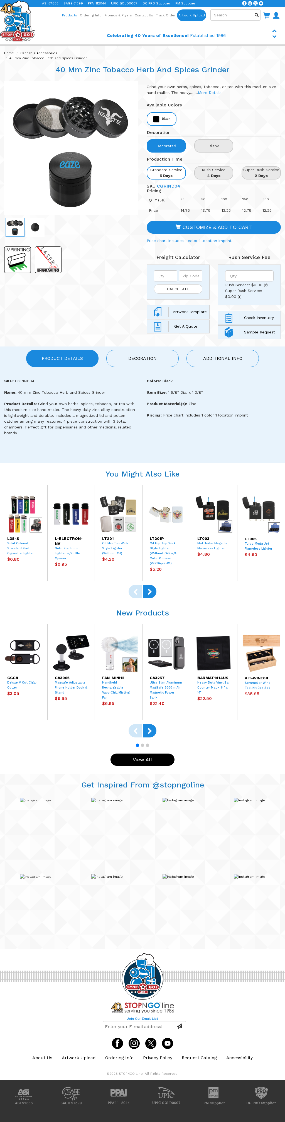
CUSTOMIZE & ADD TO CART (216, 227)
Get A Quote (185, 326)
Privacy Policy (157, 1057)
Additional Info (222, 358)
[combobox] (235, 15)
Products (69, 15)
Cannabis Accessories (38, 53)
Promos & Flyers (118, 15)
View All (142, 759)
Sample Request (259, 332)
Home (9, 53)
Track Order (166, 15)
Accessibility (239, 1057)
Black (165, 119)
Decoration (142, 358)
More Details (210, 92)
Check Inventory (259, 317)
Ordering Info (91, 15)
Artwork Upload (191, 15)
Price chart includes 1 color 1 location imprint (189, 240)
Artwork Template (190, 312)
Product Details (62, 358)
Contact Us (144, 15)
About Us (42, 1057)
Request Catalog (199, 1057)
